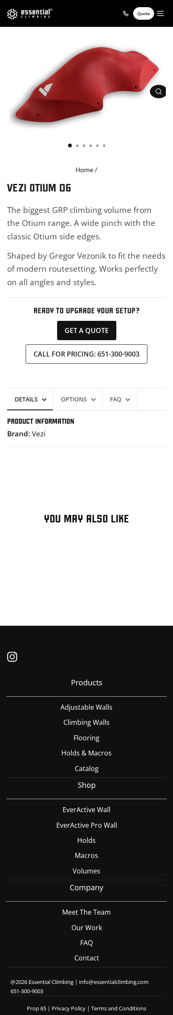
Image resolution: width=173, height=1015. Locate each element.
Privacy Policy (69, 1008)
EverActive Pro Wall (86, 825)
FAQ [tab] (115, 399)
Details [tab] (26, 399)
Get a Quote (87, 330)
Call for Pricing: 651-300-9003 (86, 354)
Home (84, 169)
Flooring (86, 737)
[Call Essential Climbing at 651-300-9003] (125, 13)
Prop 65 (36, 1008)
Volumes (86, 871)
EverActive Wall (86, 809)
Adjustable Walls (86, 707)
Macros (86, 855)
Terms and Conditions (118, 1008)
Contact (86, 958)
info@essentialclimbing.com (114, 982)
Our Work (86, 927)
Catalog (87, 768)
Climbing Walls (86, 722)
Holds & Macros (86, 753)
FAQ (86, 942)
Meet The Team (86, 912)
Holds (86, 840)
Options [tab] (74, 399)
